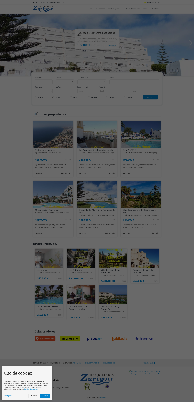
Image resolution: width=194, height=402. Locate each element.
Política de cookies (30, 389)
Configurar (8, 396)
